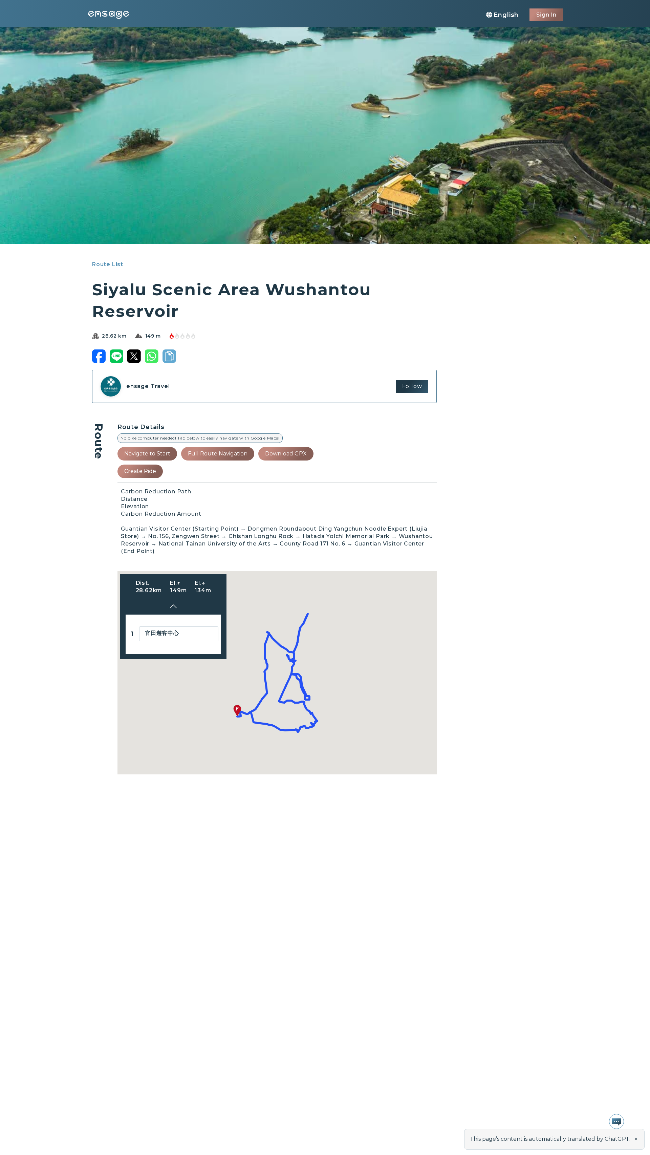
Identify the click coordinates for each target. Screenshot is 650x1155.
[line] (116, 356)
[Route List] (173, 607)
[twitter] (134, 356)
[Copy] (169, 356)
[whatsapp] (151, 356)
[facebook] (99, 356)
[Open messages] (616, 1121)
